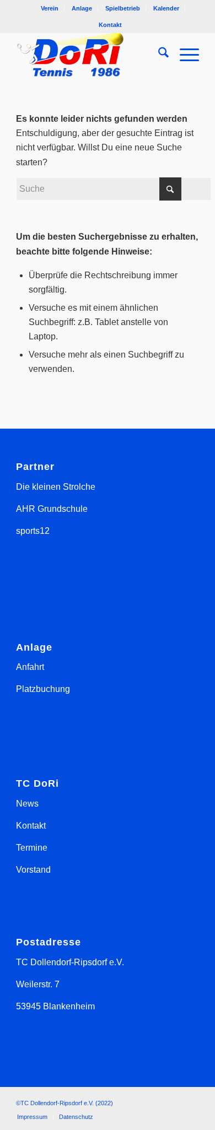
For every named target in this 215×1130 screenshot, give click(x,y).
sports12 (33, 531)
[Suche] (158, 55)
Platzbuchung (43, 689)
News (27, 803)
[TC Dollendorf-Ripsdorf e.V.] (89, 55)
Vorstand (33, 869)
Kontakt (110, 24)
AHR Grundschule (52, 508)
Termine (31, 847)
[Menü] (184, 55)
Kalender (166, 8)
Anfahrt (30, 667)
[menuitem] (49, 8)
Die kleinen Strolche (55, 486)
